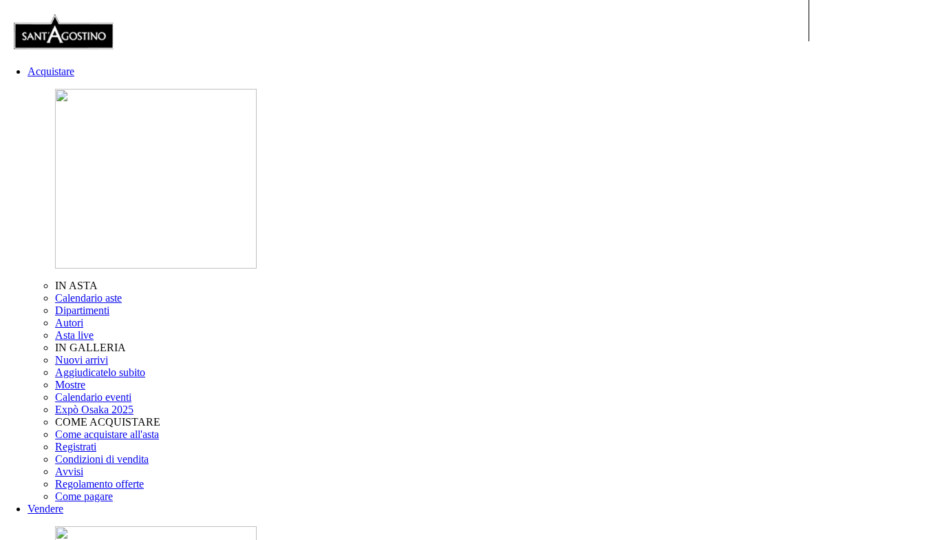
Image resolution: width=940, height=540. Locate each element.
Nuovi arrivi (81, 360)
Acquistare (51, 71)
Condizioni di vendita (102, 459)
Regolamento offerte (99, 484)
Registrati (75, 447)
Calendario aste (88, 298)
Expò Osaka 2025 (94, 409)
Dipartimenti (82, 310)
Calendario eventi (93, 397)
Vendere (45, 509)
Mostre (70, 385)
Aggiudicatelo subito (100, 372)
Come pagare (84, 496)
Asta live (74, 335)
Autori (69, 323)
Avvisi (69, 471)
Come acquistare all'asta (107, 434)
